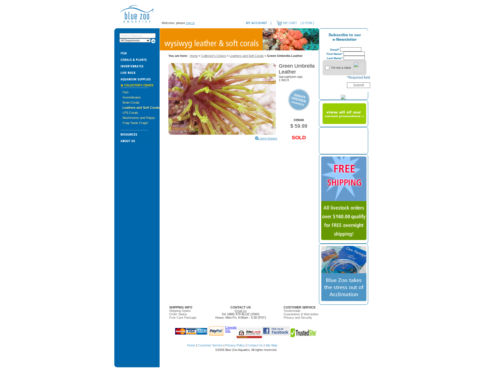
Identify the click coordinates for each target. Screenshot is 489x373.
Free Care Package (182, 317)
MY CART (290, 23)
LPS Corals (130, 112)
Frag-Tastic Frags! (135, 123)
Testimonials (292, 310)
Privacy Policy (235, 345)
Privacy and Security (298, 317)
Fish (125, 92)
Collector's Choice (213, 55)
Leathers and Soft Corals (141, 107)
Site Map (271, 345)
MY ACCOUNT (256, 23)
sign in (190, 23)
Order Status (178, 314)
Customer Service (210, 345)
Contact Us (255, 345)
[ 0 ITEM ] (307, 23)
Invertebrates (132, 97)
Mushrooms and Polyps (139, 117)
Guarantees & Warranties (301, 314)
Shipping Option (180, 310)
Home (194, 55)
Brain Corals (131, 102)
